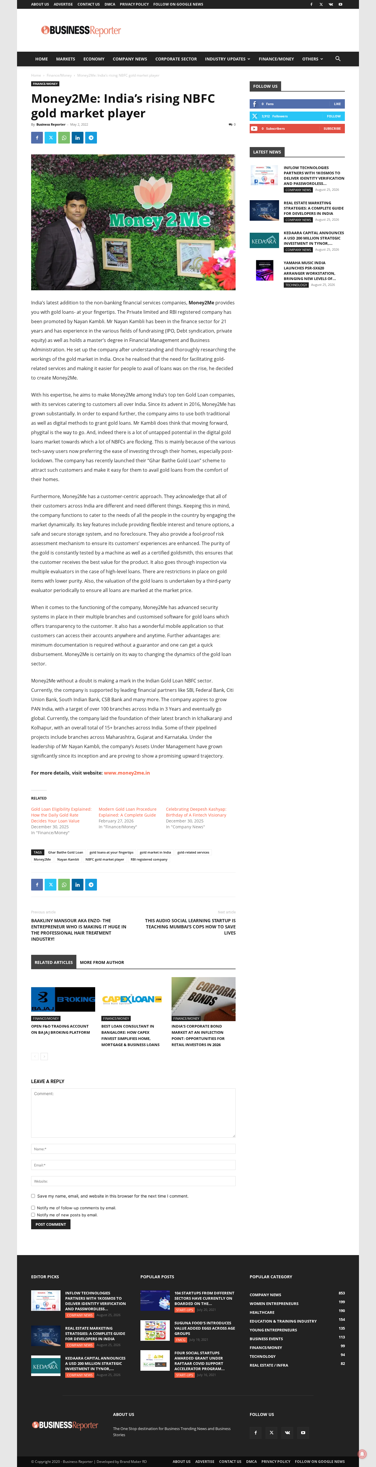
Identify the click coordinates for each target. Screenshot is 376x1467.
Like (337, 104)
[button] (338, 59)
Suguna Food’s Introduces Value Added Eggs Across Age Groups (204, 1328)
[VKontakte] (330, 4)
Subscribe (332, 128)
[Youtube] (340, 4)
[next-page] (44, 1056)
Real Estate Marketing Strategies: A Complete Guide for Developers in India (314, 208)
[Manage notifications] (362, 1454)
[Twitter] (321, 4)
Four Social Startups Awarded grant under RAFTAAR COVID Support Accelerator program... (199, 1360)
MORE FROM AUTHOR (102, 962)
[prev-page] (34, 1056)
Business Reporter (51, 124)
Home (41, 59)
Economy (94, 59)
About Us (40, 4)
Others (310, 59)
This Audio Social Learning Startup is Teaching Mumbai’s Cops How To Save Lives (190, 927)
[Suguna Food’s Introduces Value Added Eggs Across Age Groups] (155, 1330)
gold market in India (155, 852)
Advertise (63, 4)
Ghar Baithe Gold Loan (65, 852)
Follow (334, 116)
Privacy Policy (134, 4)
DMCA (110, 4)
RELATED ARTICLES (54, 962)
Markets (65, 59)
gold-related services (193, 852)
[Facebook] (311, 4)
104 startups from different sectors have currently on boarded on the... (204, 1298)
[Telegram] (91, 138)
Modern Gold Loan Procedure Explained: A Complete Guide (128, 812)
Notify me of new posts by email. (67, 1215)
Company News (130, 59)
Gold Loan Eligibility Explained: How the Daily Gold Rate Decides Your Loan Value (61, 815)
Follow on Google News (178, 4)
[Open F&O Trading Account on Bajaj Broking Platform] (63, 999)
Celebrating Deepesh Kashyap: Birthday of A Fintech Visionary (196, 812)
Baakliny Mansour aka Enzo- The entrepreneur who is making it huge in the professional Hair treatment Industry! (78, 930)
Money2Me (42, 859)
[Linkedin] (77, 138)
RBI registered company (149, 859)
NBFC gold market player (104, 859)
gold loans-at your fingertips (111, 852)
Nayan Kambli (68, 859)
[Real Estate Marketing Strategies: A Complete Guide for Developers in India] (264, 210)
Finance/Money (276, 59)
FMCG (180, 1340)
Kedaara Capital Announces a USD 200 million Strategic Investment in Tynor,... (314, 238)
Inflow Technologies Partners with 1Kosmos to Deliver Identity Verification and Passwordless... (314, 175)
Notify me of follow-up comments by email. (76, 1207)
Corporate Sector (176, 59)
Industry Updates (225, 59)
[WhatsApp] (64, 138)
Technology (296, 285)
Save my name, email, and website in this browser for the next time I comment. (113, 1195)
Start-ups (184, 1310)
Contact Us (89, 4)
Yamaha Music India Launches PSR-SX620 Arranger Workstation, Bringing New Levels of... (310, 270)
